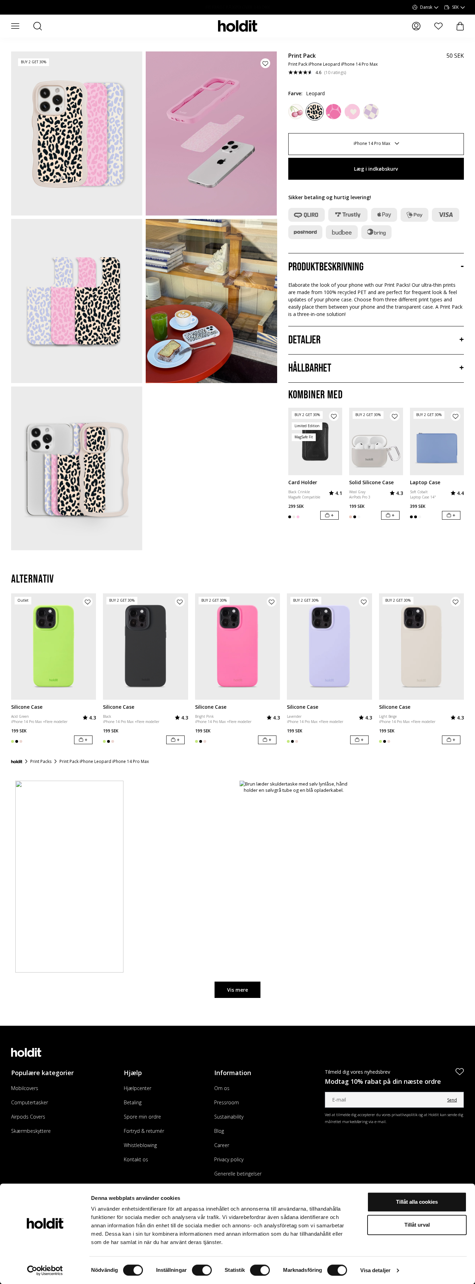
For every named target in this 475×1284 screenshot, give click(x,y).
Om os (222, 1088)
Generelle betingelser (237, 1173)
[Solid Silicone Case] (376, 441)
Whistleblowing (140, 1145)
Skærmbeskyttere (31, 1131)
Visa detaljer (375, 1270)
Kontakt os (136, 1159)
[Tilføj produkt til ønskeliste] (265, 63)
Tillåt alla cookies (417, 1202)
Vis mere (237, 989)
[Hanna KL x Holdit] (333, 111)
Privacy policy (228, 1159)
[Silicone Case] (53, 646)
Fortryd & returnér (144, 1131)
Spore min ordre (142, 1116)
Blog (219, 1131)
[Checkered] (371, 111)
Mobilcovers (24, 1088)
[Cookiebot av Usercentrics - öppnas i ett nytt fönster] (45, 1270)
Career (221, 1145)
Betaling (133, 1102)
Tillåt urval (417, 1225)
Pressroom (226, 1102)
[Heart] (352, 111)
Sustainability (228, 1116)
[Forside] (16, 761)
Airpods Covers (28, 1116)
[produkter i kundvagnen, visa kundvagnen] (460, 26)
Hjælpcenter (137, 1088)
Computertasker (29, 1102)
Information (232, 1072)
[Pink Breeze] (296, 111)
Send (452, 1100)
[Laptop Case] (437, 441)
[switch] (202, 1270)
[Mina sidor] (416, 26)
